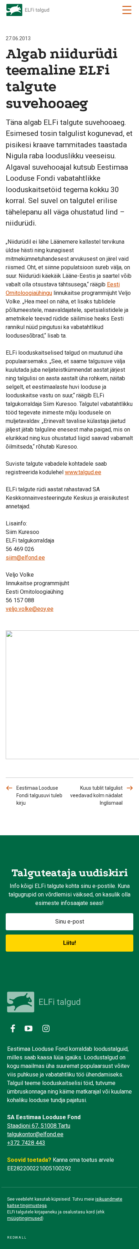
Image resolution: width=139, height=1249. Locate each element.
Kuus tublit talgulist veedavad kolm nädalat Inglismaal (96, 795)
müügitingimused (24, 1218)
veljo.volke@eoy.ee (29, 608)
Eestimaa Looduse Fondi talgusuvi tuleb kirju (39, 795)
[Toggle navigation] (127, 9)
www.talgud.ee (83, 472)
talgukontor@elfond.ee (35, 1134)
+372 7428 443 (26, 1142)
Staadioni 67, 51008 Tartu (38, 1125)
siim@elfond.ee (25, 557)
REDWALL (17, 1237)
